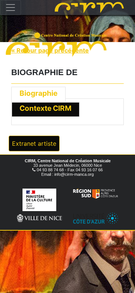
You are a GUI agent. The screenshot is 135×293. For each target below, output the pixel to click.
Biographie (38, 93)
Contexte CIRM (46, 108)
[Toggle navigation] (10, 7)
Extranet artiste (34, 143)
